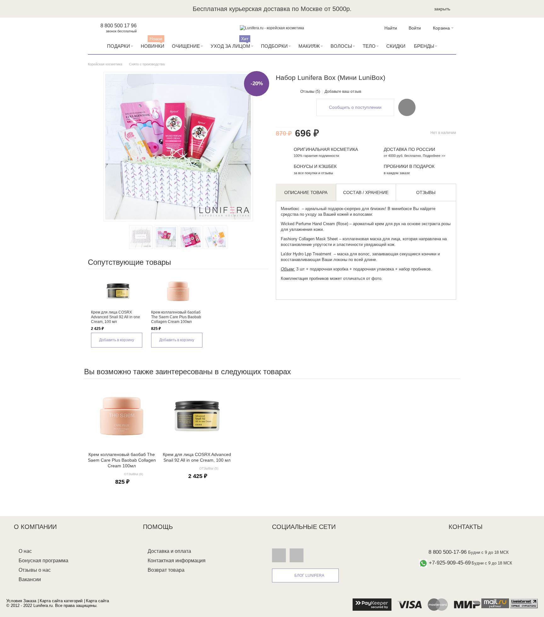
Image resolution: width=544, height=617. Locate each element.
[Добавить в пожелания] (407, 107)
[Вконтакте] (279, 555)
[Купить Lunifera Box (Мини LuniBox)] (166, 237)
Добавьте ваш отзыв (343, 91)
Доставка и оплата (169, 551)
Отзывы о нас (35, 570)
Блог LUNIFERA (309, 575)
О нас (25, 551)
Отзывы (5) (310, 91)
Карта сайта (97, 600)
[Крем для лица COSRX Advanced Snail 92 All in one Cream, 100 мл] (118, 291)
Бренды (424, 46)
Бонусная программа (43, 560)
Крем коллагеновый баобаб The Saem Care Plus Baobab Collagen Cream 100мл (176, 317)
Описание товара (305, 192)
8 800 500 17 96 (118, 25)
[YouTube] (296, 555)
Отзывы (425, 192)
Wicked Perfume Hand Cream (308, 223)
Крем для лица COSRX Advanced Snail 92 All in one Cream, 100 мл (115, 317)
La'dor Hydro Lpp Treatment (306, 254)
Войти (415, 28)
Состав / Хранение (365, 192)
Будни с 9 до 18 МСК (488, 552)
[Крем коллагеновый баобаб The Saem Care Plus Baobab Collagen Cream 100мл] (178, 291)
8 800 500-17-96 (447, 552)
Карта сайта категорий (61, 600)
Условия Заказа (21, 600)
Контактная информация (177, 560)
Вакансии (30, 579)
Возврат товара (166, 570)
